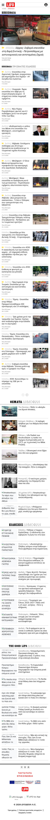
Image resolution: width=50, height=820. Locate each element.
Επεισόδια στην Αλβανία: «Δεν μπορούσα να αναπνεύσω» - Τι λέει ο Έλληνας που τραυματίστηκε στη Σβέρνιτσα (15, 200)
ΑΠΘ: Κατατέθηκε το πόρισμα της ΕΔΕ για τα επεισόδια (15, 381)
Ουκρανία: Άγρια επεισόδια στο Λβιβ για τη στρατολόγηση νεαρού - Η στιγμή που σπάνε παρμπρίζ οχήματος (14, 94)
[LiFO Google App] (16, 798)
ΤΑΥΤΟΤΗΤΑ (25, 773)
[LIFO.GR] (10, 5)
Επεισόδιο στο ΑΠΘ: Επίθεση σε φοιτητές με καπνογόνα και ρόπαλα (16, 269)
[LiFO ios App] (34, 797)
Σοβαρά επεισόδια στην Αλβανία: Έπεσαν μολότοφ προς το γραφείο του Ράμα (16, 366)
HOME (4, 8)
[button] (3, 5)
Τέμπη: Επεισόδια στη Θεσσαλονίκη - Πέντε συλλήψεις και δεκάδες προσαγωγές (16, 336)
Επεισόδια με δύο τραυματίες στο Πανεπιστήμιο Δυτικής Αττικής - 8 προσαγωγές (16, 234)
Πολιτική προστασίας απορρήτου (30, 810)
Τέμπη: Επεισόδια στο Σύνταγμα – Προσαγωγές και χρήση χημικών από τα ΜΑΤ (16, 351)
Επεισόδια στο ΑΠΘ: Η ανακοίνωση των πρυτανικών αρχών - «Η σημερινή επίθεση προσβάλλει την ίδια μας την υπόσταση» (16, 252)
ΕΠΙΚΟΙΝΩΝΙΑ (25, 776)
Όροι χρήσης (12, 810)
